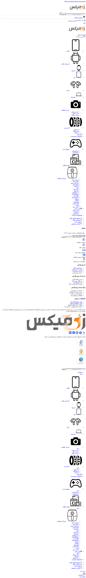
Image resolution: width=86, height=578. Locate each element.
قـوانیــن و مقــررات (76, 295)
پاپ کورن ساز (75, 183)
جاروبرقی (76, 189)
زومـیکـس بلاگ (77, 268)
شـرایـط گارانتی (77, 282)
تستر (77, 187)
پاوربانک (76, 212)
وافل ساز (76, 195)
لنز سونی (76, 129)
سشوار (77, 199)
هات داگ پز (75, 203)
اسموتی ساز (75, 180)
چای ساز (76, 191)
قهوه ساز (76, 202)
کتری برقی (75, 207)
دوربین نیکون (75, 115)
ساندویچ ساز (75, 197)
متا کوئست (75, 152)
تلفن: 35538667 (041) (76, 303)
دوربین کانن (75, 113)
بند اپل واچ (76, 213)
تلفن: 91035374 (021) (76, 302)
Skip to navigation (69, 1)
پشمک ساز (76, 184)
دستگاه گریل (75, 194)
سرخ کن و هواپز (61, 178)
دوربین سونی (75, 111)
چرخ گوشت (75, 192)
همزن (77, 205)
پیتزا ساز (76, 186)
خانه (83, 233)
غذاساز (77, 200)
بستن (83, 572)
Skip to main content (79, 1)
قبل (78, 448)
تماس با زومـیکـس (77, 269)
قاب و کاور (75, 210)
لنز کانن (76, 132)
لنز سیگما (76, 131)
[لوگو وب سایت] (77, 11)
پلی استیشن (75, 151)
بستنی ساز (76, 181)
